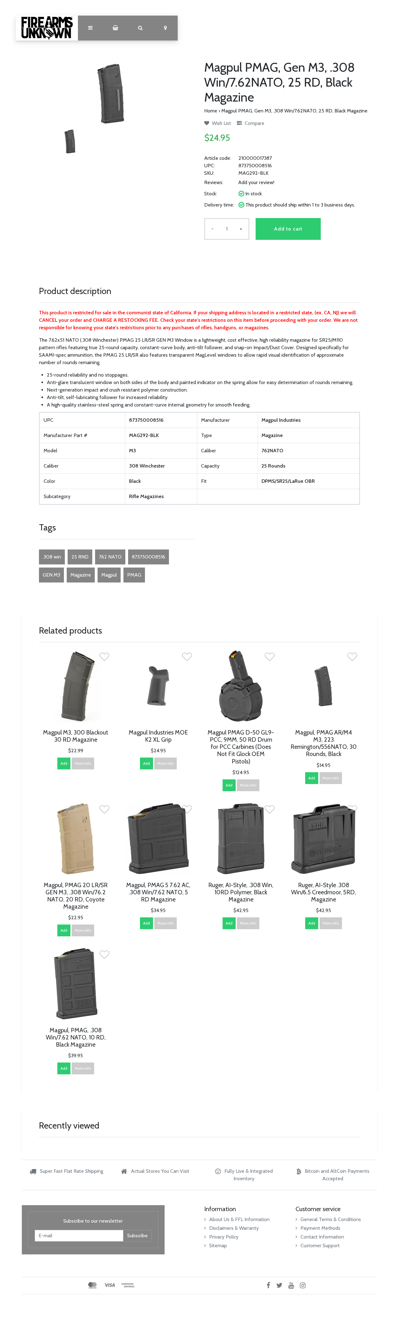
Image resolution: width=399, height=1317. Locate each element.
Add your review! (256, 182)
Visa (109, 1285)
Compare (253, 123)
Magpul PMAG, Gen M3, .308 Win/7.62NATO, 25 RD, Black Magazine (294, 111)
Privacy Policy (223, 1237)
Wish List (221, 123)
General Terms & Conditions (330, 1219)
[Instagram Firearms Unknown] (305, 1285)
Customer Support (320, 1245)
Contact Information (322, 1237)
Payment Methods (320, 1228)
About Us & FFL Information (239, 1219)
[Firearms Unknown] (47, 28)
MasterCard (92, 1285)
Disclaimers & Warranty (234, 1228)
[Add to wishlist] (104, 659)
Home (210, 111)
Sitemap (218, 1245)
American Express (127, 1285)
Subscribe (137, 1236)
